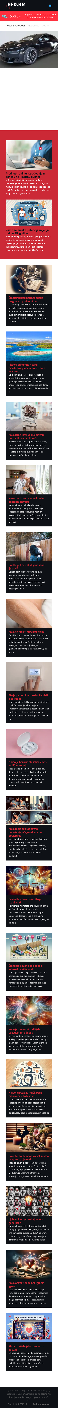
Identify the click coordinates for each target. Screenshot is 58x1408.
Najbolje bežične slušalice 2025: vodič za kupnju (28, 763)
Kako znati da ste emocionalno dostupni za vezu (27, 500)
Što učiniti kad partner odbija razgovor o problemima (26, 299)
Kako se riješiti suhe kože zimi (26, 631)
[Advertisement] (29, 99)
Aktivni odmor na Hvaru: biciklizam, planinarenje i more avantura (27, 368)
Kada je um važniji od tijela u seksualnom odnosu (25, 1030)
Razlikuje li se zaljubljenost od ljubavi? (26, 566)
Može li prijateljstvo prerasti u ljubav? (26, 1347)
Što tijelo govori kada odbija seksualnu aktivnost (25, 967)
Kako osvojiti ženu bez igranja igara (26, 1284)
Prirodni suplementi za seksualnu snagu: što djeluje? (29, 1157)
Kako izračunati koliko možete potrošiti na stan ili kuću (26, 436)
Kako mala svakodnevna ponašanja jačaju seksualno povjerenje (25, 832)
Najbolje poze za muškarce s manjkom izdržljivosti (26, 1094)
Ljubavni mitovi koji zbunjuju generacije (26, 1221)
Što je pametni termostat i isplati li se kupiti (28, 697)
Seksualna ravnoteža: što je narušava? (25, 900)
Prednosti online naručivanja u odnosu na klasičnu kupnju (25, 175)
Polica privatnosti (41, 1404)
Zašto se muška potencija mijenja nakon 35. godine (27, 231)
